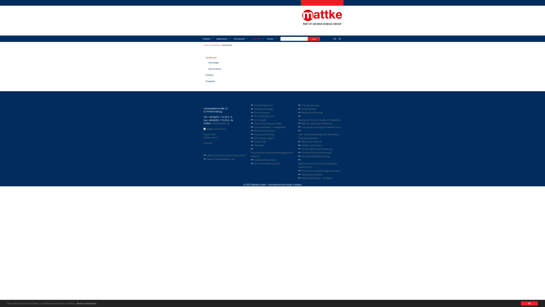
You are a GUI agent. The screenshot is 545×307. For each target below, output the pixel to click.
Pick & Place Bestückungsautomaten (321, 170)
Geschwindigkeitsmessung (316, 156)
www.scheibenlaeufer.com (221, 159)
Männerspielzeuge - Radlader (317, 178)
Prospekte (210, 81)
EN (335, 38)
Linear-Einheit (309, 109)
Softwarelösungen (264, 109)
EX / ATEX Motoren (264, 116)
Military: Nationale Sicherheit (317, 123)
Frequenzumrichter (264, 134)
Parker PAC (260, 141)
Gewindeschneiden (312, 174)
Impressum (210, 134)
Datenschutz (210, 137)
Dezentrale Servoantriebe (268, 123)
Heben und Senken (312, 145)
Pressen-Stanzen (310, 105)
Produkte (206, 38)
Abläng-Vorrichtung (312, 112)
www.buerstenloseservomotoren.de (226, 155)
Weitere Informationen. (87, 303)
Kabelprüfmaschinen (265, 159)
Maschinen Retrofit (312, 141)
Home (206, 45)
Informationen (239, 38)
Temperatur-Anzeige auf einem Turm (321, 127)
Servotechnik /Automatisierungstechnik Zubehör (272, 154)
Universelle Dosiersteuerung (317, 149)
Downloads (256, 38)
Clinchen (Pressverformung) (317, 152)
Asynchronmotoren (264, 130)
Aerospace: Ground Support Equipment (319, 120)
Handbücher (211, 57)
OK (529, 303)
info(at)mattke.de (220, 123)
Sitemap (208, 143)
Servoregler (213, 62)
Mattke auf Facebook (216, 129)
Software (210, 74)
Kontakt (270, 38)
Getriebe (259, 145)
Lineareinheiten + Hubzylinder (270, 127)
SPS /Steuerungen (263, 138)
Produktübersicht (263, 105)
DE (339, 38)
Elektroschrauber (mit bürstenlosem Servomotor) (317, 165)
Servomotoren (214, 68)
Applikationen (221, 38)
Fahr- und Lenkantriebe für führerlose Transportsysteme (318, 136)
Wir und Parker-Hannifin (267, 163)
